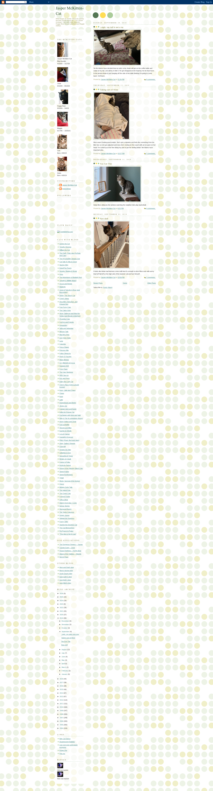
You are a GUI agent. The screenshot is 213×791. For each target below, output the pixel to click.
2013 (62, 696)
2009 (62, 710)
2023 (62, 604)
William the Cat (64, 250)
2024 (62, 600)
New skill (104, 218)
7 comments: (151, 153)
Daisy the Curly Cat (66, 381)
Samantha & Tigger (66, 456)
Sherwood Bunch (65, 509)
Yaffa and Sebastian (66, 328)
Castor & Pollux (64, 462)
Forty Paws (63, 369)
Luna (61, 341)
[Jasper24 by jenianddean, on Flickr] (62, 56)
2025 (62, 597)
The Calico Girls (65, 310)
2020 (62, 614)
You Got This (106, 163)
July (63, 653)
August (64, 649)
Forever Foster (64, 496)
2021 (62, 611)
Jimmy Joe (63, 406)
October (65, 628)
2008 (62, 714)
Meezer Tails (63, 331)
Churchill (62, 446)
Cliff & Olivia (63, 500)
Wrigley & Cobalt (65, 459)
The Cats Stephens (66, 372)
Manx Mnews (64, 360)
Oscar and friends (65, 284)
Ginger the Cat (64, 244)
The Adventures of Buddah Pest (70, 277)
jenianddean (66, 189)
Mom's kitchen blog (66, 570)
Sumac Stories (64, 506)
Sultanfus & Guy (65, 453)
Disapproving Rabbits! (67, 742)
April (63, 663)
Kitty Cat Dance (64, 739)
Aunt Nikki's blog (65, 583)
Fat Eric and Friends (66, 322)
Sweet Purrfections (66, 474)
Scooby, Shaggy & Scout (68, 271)
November (65, 624)
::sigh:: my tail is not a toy (111, 27)
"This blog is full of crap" (67, 534)
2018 (62, 679)
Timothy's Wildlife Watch (67, 280)
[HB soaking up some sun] (62, 103)
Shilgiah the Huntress (66, 518)
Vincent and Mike (65, 428)
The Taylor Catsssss (66, 512)
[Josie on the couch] (62, 81)
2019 (62, 618)
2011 (62, 703)
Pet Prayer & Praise (66, 531)
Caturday (62, 344)
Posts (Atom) (107, 287)
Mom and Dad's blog (66, 567)
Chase (61, 393)
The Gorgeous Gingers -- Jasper (71, 544)
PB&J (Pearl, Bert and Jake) (69, 440)
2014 (62, 693)
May (63, 660)
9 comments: (151, 79)
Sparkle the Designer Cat (68, 525)
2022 (62, 607)
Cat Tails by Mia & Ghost (68, 262)
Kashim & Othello (65, 431)
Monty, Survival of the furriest (69, 481)
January (65, 674)
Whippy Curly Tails (65, 487)
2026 (62, 593)
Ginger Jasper (64, 515)
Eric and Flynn (64, 378)
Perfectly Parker (65, 465)
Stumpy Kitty (63, 265)
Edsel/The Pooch (65, 268)
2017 (62, 682)
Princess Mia (64, 350)
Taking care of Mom (109, 89)
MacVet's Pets (64, 335)
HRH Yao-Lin (64, 375)
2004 (62, 728)
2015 (62, 689)
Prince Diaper (64, 347)
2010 (62, 707)
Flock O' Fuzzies (65, 356)
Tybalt (61, 478)
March (64, 667)
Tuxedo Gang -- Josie (67, 548)
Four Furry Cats (65, 307)
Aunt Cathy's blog (65, 577)
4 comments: (151, 208)
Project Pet (63, 750)
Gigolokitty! (63, 325)
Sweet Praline (64, 471)
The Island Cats (65, 490)
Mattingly (62, 287)
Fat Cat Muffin (64, 424)
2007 (62, 718)
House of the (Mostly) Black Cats (71, 468)
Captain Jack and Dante (67, 409)
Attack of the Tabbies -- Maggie (70, 554)
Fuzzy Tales (63, 521)
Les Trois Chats (65, 338)
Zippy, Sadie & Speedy (67, 443)
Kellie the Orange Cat (66, 412)
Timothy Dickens (65, 247)
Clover (61, 484)
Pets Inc (62, 753)
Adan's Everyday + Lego (68, 503)
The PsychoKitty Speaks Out (69, 259)
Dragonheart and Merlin (67, 403)
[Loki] (62, 148)
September (66, 631)
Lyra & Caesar (64, 434)
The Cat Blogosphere (66, 528)
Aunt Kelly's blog (65, 580)
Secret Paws (63, 557)
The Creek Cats (65, 493)
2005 (62, 725)
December (65, 621)
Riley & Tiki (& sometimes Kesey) (71, 418)
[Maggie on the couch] (62, 126)
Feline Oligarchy (65, 353)
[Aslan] (62, 170)
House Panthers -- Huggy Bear (70, 551)
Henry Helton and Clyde (67, 421)
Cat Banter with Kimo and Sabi (70, 415)
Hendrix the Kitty (65, 450)
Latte (61, 400)
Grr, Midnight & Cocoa (67, 363)
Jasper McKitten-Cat (69, 185)
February (65, 671)
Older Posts (151, 283)
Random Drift (64, 366)
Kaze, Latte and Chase (67, 390)
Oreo (61, 274)
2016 (62, 686)
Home (125, 283)
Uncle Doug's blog (65, 573)
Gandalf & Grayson (66, 437)
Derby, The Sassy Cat (67, 295)
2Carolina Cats (64, 319)
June (63, 657)
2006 (62, 721)
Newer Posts (98, 283)
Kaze (61, 396)
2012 (62, 700)
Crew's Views (64, 298)
